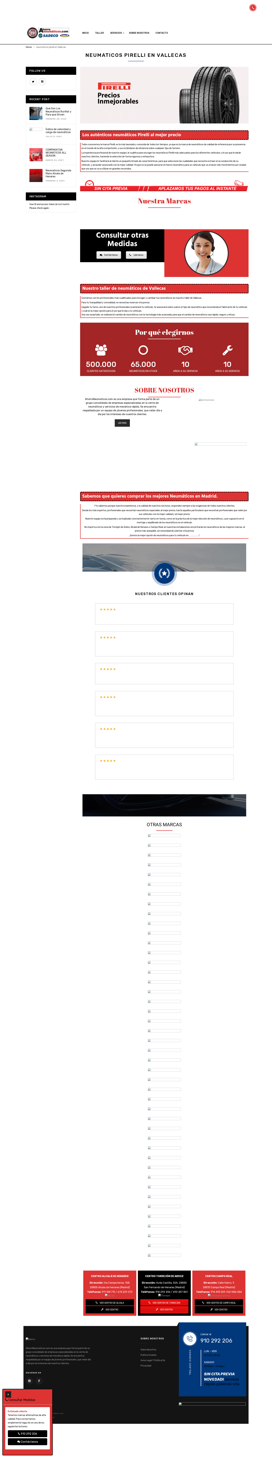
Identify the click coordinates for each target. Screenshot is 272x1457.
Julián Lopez (109, 752)
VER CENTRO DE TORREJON (166, 1303)
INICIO (85, 33)
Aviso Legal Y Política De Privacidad (153, 1363)
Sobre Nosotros (148, 1349)
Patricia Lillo (110, 689)
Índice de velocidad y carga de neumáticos (58, 131)
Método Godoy (110, 721)
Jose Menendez (111, 784)
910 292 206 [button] (28, 1433)
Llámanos (138, 255)
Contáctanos (111, 255)
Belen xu (106, 629)
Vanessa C (107, 661)
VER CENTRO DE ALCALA (111, 1303)
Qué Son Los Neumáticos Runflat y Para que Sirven (58, 111)
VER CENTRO (111, 1309)
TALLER (99, 33)
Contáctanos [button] (29, 1441)
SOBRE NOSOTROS (139, 33)
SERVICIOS (116, 33)
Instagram (42, 81)
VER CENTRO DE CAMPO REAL (221, 1303)
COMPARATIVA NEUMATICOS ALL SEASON (56, 152)
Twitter (33, 81)
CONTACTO (162, 33)
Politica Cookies (149, 1355)
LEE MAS (122, 423)
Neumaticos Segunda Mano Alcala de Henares (58, 173)
